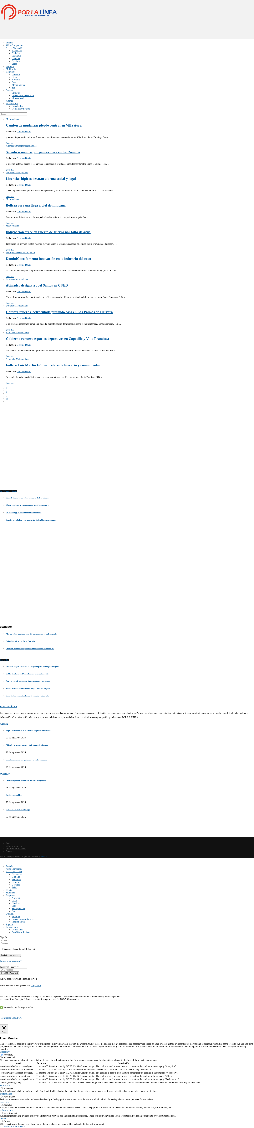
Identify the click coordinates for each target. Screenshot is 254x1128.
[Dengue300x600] (127, 616)
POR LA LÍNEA (8, 706)
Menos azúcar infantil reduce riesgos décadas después (28, 688)
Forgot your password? (10, 961)
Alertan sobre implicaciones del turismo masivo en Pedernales (31, 634)
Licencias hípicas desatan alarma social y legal (41, 179)
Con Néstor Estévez (21, 108)
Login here (36, 985)
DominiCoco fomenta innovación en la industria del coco (48, 259)
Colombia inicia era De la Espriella (20, 641)
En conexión (12, 103)
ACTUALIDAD (14, 48)
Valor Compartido (14, 45)
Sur (13, 87)
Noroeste (16, 74)
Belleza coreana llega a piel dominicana (36, 205)
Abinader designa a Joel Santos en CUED (37, 285)
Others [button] (3, 1118)
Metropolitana (18, 85)
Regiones (10, 71)
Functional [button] (5, 1085)
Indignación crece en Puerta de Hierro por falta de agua (48, 232)
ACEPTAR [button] (17, 1018)
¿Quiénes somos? (14, 846)
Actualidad (11, 332)
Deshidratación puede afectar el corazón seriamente (27, 696)
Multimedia (11, 69)
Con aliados (17, 106)
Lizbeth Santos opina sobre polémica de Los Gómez (27, 498)
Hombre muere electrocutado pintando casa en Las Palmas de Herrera (59, 312)
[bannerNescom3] (127, 33)
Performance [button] (6, 1093)
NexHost (44, 856)
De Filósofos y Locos (8, 491)
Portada (9, 42)
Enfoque (16, 93)
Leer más (10, 143)
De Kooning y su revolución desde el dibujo (23, 512)
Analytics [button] (4, 1102)
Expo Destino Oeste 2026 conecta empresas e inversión (28, 730)
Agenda (9, 101)
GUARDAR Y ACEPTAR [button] (12, 1126)
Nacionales (17, 50)
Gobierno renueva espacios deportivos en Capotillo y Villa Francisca (57, 339)
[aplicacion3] (127, 449)
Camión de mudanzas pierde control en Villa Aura (44, 125)
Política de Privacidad (16, 848)
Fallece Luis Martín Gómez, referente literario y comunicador (53, 365)
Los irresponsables (13, 795)
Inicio (8, 843)
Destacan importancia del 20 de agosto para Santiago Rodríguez (32, 666)
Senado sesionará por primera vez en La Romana (43, 152)
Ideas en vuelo (18, 98)
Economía (16, 56)
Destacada (10, 172)
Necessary (8, 1054)
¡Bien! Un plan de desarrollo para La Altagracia (26, 780)
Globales (16, 53)
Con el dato (4, 660)
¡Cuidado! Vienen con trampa (18, 810)
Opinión (10, 90)
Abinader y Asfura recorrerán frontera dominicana (27, 745)
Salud (14, 64)
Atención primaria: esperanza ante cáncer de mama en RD (30, 648)
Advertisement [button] (7, 1110)
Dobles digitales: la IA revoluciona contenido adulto (27, 674)
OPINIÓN (5, 774)
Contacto (10, 851)
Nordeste (16, 79)
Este (14, 82)
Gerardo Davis (24, 131)
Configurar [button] (6, 1018)
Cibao (14, 77)
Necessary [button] (5, 1052)
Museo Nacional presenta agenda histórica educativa (28, 505)
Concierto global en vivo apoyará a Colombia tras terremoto (31, 520)
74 (7, 398)
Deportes (16, 58)
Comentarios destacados (23, 95)
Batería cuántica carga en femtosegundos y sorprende (28, 681)
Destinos (16, 61)
